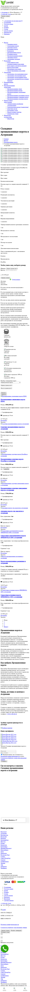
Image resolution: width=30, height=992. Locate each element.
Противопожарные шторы (14, 90)
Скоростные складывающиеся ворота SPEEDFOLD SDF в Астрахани (13, 536)
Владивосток (4, 835)
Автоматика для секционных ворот (17, 74)
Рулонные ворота (12, 54)
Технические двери (12, 113)
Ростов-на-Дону (5, 855)
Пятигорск (4, 853)
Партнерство (7, 32)
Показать (3, 392)
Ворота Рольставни (12, 67)
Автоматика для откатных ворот (16, 75)
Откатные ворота (12, 47)
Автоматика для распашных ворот (17, 77)
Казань (3, 843)
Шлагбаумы (10, 118)
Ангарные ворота (12, 57)
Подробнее (4, 420)
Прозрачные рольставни (14, 69)
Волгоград (4, 831)
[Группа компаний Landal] (7, 4)
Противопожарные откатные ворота (17, 99)
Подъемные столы (12, 110)
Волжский (4, 836)
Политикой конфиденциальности (10, 756)
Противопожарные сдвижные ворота (17, 97)
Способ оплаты (8, 31)
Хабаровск (4, 866)
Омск (2, 851)
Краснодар (4, 845)
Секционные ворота (13, 46)
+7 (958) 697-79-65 (6, 14)
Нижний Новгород (6, 848)
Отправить (4, 761)
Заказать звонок (5, 16)
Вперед (6, 626)
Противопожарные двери (14, 89)
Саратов (3, 860)
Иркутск (3, 841)
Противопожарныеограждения (9, 86)
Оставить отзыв (5, 932)
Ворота (6, 42)
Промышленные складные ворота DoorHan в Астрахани (12, 460)
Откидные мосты (12, 109)
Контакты (7, 34)
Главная (6, 139)
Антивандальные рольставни (15, 64)
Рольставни (7, 61)
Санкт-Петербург (5, 858)
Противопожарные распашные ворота (18, 95)
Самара (3, 856)
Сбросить (3, 394)
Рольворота (10, 51)
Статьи (6, 29)
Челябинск (4, 868)
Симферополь (5, 861)
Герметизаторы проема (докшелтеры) (17, 107)
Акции (6, 26)
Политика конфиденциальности (10, 924)
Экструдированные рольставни (16, 70)
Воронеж (3, 838)
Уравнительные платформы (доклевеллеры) (15, 104)
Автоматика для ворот (13, 59)
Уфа (2, 865)
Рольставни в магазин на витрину (17, 66)
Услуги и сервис (8, 24)
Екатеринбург (5, 840)
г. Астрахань (4, 12)
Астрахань (4, 833)
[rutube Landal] (5, 908)
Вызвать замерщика (16, 930)
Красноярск (4, 846)
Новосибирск (4, 850)
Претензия (7, 899)
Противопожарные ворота (14, 56)
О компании (7, 22)
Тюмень (3, 863)
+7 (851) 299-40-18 (11, 714)
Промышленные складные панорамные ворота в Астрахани (14, 489)
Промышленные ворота (14, 52)
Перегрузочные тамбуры (14, 112)
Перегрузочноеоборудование (8, 101)
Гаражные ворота (12, 44)
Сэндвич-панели (9, 900)
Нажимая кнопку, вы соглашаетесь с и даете (13, 757)
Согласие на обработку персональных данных (14, 927)
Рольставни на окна (13, 62)
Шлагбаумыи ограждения (8, 116)
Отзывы (6, 27)
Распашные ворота (12, 49)
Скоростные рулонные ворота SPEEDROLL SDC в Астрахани (11, 596)
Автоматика (7, 72)
